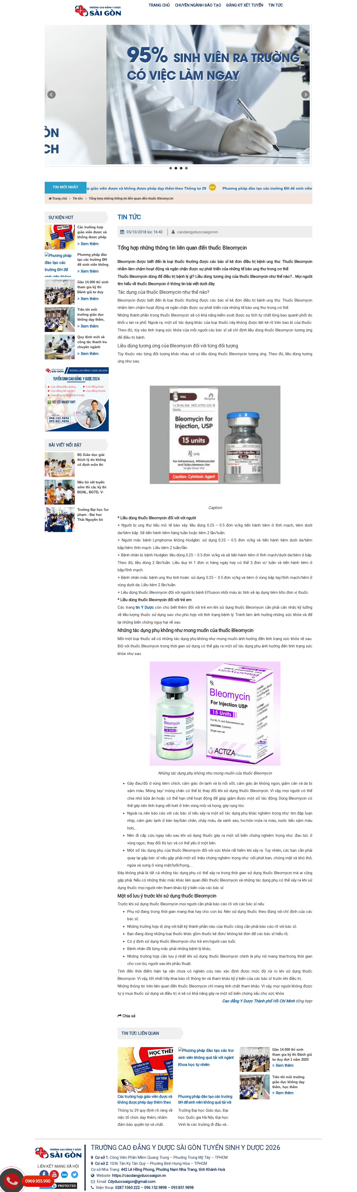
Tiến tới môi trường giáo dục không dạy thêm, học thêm (288, 1082)
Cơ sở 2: (102, 1163)
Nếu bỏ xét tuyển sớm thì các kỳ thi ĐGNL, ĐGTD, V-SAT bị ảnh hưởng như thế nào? (92, 492)
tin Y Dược (145, 607)
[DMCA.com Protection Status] (58, 1188)
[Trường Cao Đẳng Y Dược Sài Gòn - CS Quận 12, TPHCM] (93, 1157)
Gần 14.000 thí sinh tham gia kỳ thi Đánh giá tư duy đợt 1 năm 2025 (292, 1054)
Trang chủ (59, 198)
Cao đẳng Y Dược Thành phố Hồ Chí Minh (258, 1001)
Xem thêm (89, 243)
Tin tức (78, 198)
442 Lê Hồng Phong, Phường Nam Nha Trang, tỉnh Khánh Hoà (173, 1169)
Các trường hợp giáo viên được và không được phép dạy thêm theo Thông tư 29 (94, 188)
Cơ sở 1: (102, 1157)
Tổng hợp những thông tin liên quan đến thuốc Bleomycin (131, 198)
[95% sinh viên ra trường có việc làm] (177, 94)
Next (305, 95)
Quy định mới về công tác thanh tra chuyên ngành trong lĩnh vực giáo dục (92, 347)
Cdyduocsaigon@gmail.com (132, 1181)
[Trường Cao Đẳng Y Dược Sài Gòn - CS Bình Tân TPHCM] (93, 1163)
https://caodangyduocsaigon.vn (139, 1175)
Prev (51, 95)
